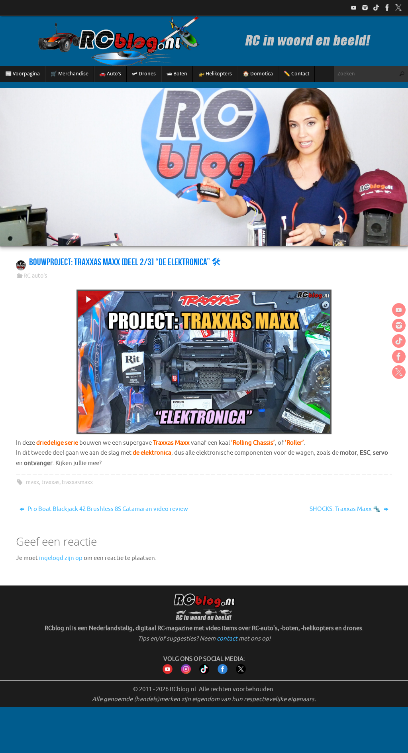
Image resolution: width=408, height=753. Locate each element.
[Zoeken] (401, 74)
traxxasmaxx (77, 482)
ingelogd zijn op (60, 558)
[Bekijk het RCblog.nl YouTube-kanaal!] (168, 672)
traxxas (50, 482)
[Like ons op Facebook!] (387, 7)
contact (227, 639)
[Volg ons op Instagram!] (365, 7)
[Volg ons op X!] (398, 7)
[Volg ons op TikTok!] (376, 7)
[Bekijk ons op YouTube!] (353, 7)
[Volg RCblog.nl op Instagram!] (186, 672)
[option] (204, 167)
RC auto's (35, 275)
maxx (32, 482)
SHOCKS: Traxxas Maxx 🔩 (346, 509)
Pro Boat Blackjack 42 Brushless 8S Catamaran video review (107, 509)
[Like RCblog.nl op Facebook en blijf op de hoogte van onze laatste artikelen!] (223, 672)
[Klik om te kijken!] (204, 364)
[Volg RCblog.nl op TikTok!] (204, 672)
